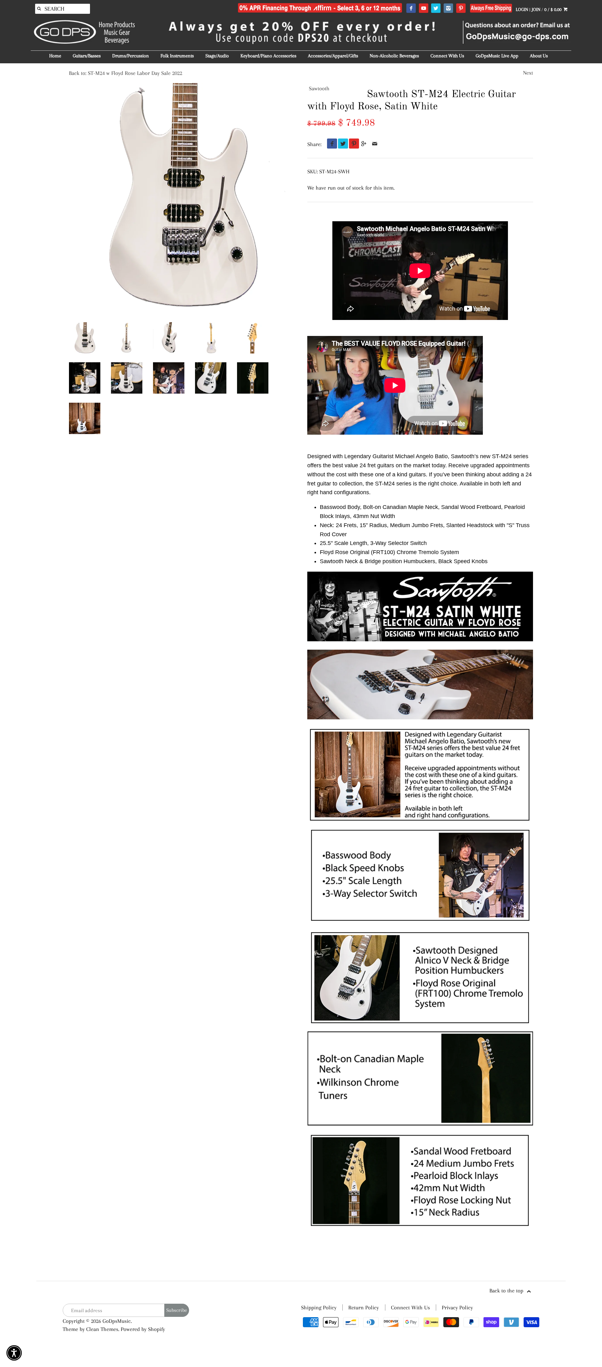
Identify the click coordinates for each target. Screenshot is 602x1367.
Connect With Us (447, 56)
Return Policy (363, 1307)
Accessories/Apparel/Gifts (333, 56)
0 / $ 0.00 (553, 9)
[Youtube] (423, 8)
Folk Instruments (177, 56)
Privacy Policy (457, 1307)
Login (522, 9)
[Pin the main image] (352, 144)
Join (536, 9)
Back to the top (507, 1290)
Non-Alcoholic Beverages (394, 56)
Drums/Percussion (130, 56)
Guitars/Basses (87, 56)
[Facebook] (410, 8)
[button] (14, 1353)
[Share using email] (374, 144)
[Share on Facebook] (330, 144)
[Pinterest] (460, 8)
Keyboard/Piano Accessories (268, 56)
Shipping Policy (318, 1307)
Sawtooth (319, 88)
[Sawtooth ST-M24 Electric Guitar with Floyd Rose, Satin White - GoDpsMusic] (168, 378)
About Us (539, 56)
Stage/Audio (217, 56)
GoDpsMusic (117, 1321)
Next (528, 73)
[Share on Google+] (363, 144)
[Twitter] (435, 8)
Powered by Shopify (143, 1329)
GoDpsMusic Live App (497, 56)
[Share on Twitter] (341, 144)
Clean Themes (102, 1329)
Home (55, 56)
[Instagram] (448, 8)
